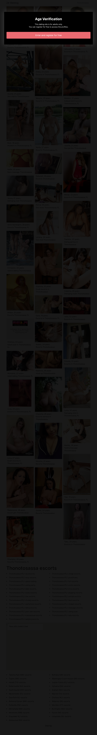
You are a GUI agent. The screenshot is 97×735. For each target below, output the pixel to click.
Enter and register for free (48, 35)
